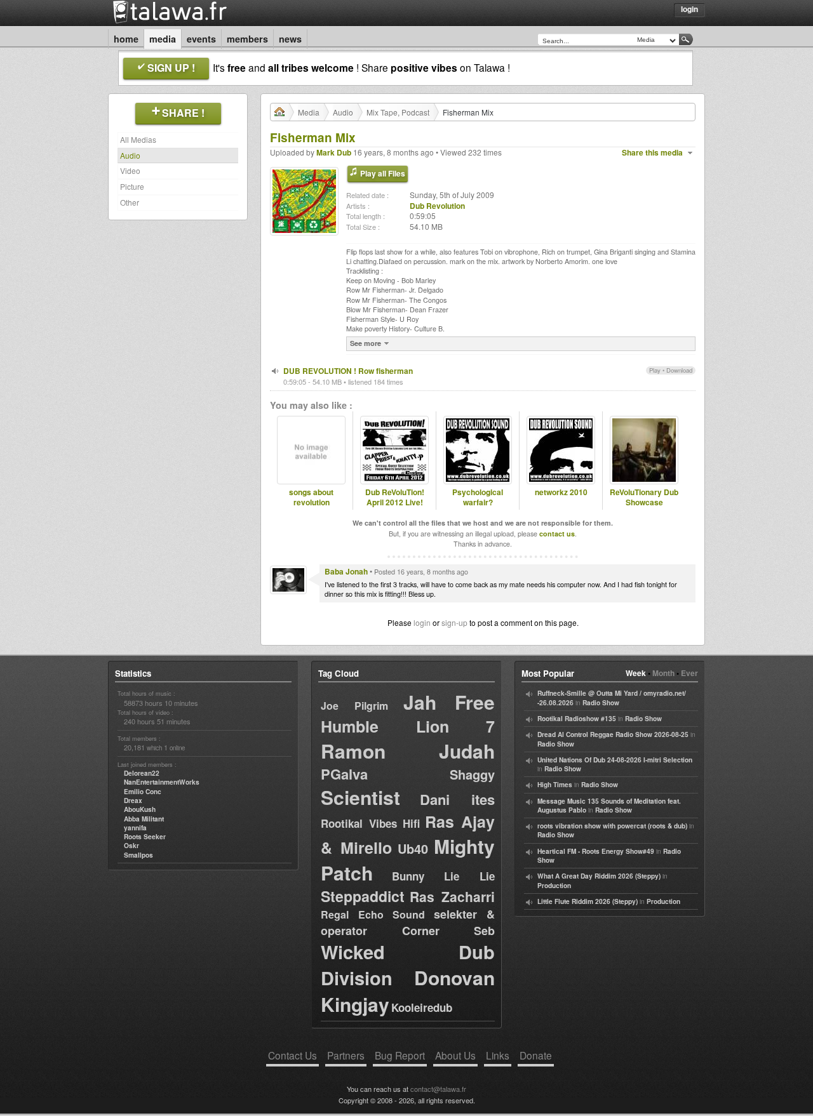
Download (679, 370)
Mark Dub (333, 152)
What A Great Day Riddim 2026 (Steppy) (599, 876)
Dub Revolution (437, 205)
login (422, 622)
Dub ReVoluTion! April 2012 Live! (394, 497)
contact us (557, 533)
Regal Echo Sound (373, 914)
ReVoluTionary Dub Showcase (644, 497)
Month (663, 673)
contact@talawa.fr (438, 1089)
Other (129, 202)
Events (201, 38)
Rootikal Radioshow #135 (576, 718)
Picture (132, 186)
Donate (536, 1055)
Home (126, 38)
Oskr (131, 845)
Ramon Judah (408, 750)
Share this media (652, 152)
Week (636, 673)
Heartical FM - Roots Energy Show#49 (595, 851)
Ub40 (413, 848)
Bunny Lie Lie (443, 876)
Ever (689, 673)
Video (130, 170)
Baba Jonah (346, 571)
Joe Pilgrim (354, 705)
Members (247, 38)
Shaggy (472, 774)
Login (689, 9)
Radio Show (600, 702)
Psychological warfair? (477, 497)
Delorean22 (141, 773)
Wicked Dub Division (408, 965)
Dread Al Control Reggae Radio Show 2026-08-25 (613, 734)
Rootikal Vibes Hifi (370, 823)
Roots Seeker (145, 836)
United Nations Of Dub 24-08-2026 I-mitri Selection (614, 759)
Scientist (360, 797)
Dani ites (457, 799)
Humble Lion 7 (408, 726)
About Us (455, 1055)
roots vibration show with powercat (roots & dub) (612, 825)
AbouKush (140, 809)
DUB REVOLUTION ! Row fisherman (348, 370)
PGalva (344, 774)
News (290, 38)
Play (655, 370)
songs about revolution (311, 497)
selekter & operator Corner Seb (408, 922)
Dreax (133, 800)
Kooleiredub (421, 1007)
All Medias (138, 139)
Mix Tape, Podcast (397, 112)
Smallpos (138, 855)
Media (162, 38)
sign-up (454, 622)
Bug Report (400, 1055)
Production (554, 885)
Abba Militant (144, 818)
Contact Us (292, 1055)
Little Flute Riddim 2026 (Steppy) (587, 901)
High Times (554, 784)
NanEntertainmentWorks (161, 782)
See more (365, 343)
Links (497, 1055)
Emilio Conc (142, 791)
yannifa (135, 827)
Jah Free (449, 701)
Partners (346, 1055)
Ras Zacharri (452, 896)
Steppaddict (363, 896)
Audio (130, 155)
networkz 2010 (561, 492)
